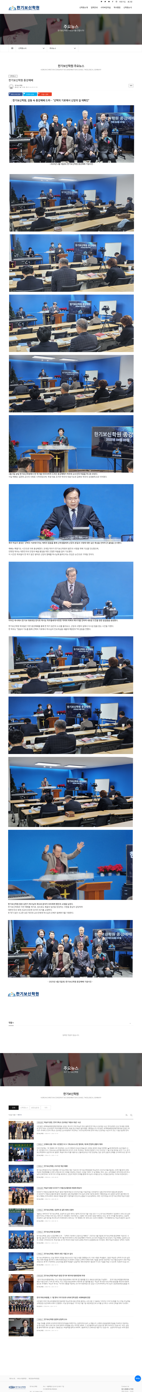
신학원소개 (83, 8)
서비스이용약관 (21, 1378)
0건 (17, 87)
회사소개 (12, 1378)
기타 (45, 1108)
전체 (13, 1108)
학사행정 (117, 8)
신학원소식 (127, 8)
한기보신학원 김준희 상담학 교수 (55, 1319)
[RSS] (127, 1115)
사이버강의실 (106, 8)
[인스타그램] (116, 2)
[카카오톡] (101, 2)
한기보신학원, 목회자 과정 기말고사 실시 (58, 1254)
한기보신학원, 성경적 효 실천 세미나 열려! (59, 1210)
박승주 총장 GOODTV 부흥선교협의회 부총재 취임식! (63, 1188)
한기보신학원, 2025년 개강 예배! (56, 1166)
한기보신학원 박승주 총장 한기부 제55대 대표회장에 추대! (64, 1276)
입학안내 (94, 8)
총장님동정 (35, 1108)
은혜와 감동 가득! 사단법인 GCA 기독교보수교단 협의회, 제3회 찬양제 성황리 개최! (73, 1144)
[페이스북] (113, 2)
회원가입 (122, 2)
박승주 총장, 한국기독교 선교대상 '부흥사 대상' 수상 (62, 1122)
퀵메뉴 (138, 1378)
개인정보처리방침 (33, 1378)
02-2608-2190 (127, 1389)
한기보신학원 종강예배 (52, 1232)
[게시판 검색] (131, 1115)
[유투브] (109, 2)
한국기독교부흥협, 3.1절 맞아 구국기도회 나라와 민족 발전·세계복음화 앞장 (63, 1297)
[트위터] (105, 2)
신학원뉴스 (24, 1108)
